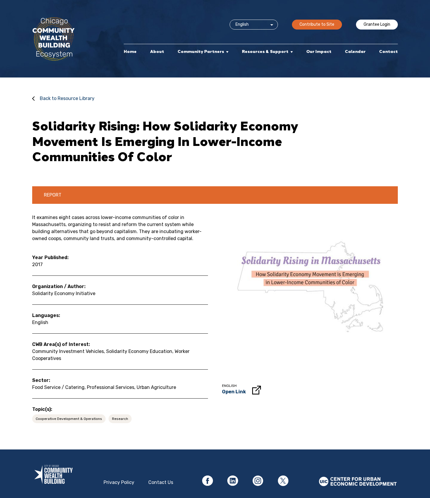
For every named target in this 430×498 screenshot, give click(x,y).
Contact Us (160, 482)
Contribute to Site (317, 24)
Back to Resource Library (67, 98)
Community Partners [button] (201, 51)
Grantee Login (377, 24)
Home (130, 51)
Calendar (355, 51)
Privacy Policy (119, 482)
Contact (388, 51)
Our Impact (318, 51)
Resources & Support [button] (265, 51)
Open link (234, 391)
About (157, 51)
